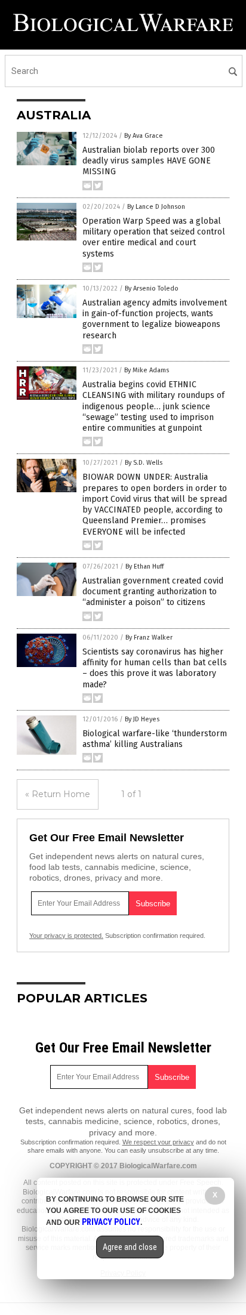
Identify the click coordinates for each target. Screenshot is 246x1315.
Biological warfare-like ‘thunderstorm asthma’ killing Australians (154, 739)
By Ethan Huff (144, 566)
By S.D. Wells (143, 463)
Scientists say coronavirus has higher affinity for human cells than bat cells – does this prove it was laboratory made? (154, 668)
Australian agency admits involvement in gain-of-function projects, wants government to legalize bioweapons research (154, 319)
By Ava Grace (143, 136)
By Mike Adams (146, 370)
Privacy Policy (111, 1222)
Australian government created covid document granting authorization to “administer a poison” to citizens (152, 591)
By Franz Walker (149, 637)
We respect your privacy (158, 1142)
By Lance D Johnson (156, 207)
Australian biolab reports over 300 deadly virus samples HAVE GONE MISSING (148, 161)
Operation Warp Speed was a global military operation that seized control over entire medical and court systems (153, 237)
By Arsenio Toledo (152, 288)
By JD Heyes (142, 719)
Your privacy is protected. (66, 935)
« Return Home (57, 794)
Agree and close (130, 1247)
